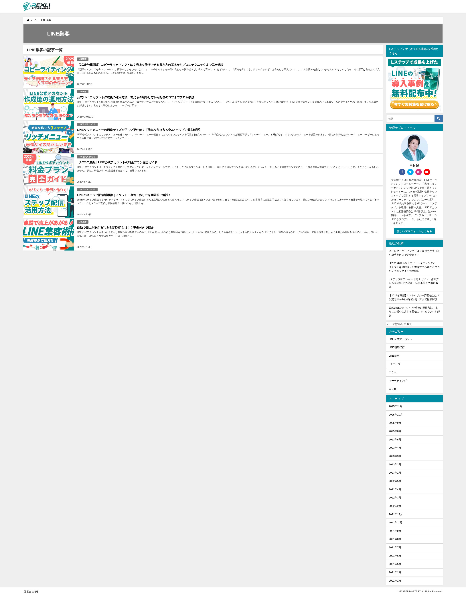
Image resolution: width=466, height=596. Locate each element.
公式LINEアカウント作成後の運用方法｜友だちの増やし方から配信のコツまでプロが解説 (135, 97)
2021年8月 (395, 539)
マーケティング (398, 380)
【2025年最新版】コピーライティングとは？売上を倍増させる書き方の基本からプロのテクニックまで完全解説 (150, 64)
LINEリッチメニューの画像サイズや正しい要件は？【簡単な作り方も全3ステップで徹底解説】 (139, 129)
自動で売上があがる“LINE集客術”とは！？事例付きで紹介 (115, 227)
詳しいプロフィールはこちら (414, 231)
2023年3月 (395, 456)
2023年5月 (395, 439)
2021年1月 (395, 580)
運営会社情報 (31, 591)
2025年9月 (395, 423)
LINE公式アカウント (87, 124)
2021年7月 (395, 547)
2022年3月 (395, 497)
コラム (392, 372)
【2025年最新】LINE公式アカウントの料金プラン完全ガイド (117, 162)
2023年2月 (395, 464)
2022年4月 (395, 489)
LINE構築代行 (397, 347)
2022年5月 (395, 481)
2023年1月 (395, 472)
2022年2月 (395, 506)
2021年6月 (395, 556)
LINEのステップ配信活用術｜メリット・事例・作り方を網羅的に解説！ (124, 194)
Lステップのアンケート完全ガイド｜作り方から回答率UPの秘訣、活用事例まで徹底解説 (414, 283)
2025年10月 (396, 414)
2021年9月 (395, 531)
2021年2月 (395, 572)
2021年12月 (396, 514)
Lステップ (394, 364)
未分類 (392, 389)
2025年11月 (395, 406)
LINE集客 (83, 59)
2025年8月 (395, 431)
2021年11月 (395, 522)
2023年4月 (395, 447)
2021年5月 (395, 564)
